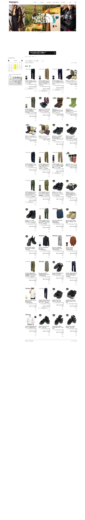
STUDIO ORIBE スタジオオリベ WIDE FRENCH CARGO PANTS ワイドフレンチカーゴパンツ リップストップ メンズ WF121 (31, 194)
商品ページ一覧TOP (28, 56)
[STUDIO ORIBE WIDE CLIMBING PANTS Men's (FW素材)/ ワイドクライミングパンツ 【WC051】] (31, 266)
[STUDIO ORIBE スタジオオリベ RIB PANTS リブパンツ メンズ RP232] (31, 157)
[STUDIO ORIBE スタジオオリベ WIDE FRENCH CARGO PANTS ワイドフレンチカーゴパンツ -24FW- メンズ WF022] (44, 157)
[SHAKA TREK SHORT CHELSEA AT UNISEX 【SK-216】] (31, 240)
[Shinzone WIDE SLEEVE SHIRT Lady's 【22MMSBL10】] (31, 293)
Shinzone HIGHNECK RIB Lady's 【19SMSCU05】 (43, 248)
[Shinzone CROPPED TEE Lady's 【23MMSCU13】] (31, 319)
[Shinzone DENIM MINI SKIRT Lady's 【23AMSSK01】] (58, 213)
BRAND (33, 56)
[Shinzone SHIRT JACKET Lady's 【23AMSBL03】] (71, 240)
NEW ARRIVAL (56, 2)
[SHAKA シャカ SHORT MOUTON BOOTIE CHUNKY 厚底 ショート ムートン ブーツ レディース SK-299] (58, 129)
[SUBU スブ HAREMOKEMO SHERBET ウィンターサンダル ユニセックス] (71, 102)
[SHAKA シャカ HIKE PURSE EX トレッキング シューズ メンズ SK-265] (31, 213)
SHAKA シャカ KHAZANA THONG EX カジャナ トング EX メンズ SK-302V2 (44, 110)
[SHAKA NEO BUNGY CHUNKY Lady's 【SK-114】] (71, 293)
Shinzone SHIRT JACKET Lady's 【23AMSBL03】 (69, 248)
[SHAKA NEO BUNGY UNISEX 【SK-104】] (71, 319)
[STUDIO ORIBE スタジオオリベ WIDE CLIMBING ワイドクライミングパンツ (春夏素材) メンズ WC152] (44, 185)
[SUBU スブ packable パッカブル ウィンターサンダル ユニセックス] (31, 129)
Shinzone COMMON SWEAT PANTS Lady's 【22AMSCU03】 (57, 248)
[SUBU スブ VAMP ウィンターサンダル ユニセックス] (71, 74)
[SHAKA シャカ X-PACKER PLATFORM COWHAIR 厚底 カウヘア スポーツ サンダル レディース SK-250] (71, 185)
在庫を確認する (30, 88)
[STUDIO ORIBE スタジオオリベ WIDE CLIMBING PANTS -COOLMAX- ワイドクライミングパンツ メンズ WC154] (44, 74)
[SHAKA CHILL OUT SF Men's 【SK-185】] (44, 319)
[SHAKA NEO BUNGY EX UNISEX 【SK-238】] (58, 266)
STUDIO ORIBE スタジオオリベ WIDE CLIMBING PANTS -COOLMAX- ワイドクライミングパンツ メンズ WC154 (44, 83)
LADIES (42, 2)
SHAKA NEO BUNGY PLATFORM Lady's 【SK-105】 (58, 327)
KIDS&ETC (49, 2)
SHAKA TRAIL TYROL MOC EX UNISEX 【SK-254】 (71, 221)
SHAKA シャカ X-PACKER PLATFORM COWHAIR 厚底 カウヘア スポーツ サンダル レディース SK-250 (71, 194)
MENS (35, 2)
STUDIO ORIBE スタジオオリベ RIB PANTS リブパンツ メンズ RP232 (30, 165)
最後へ (76, 62)
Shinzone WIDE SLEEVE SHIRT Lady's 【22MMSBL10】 (30, 301)
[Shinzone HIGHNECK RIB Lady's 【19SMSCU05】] (44, 240)
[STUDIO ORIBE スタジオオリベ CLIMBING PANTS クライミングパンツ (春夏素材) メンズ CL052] (58, 157)
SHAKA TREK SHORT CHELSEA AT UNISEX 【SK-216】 (30, 248)
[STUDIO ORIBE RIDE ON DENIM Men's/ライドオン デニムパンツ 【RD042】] (44, 293)
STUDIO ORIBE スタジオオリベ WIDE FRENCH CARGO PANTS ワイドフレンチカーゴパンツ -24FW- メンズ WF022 (44, 166)
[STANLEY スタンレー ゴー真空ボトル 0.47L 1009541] (71, 157)
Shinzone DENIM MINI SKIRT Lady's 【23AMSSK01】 (57, 221)
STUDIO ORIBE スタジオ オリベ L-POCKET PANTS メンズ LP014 (31, 81)
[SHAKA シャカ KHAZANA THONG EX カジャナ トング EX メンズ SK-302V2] (44, 102)
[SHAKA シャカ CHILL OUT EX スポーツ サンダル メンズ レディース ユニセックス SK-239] (58, 185)
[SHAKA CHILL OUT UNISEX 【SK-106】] (58, 293)
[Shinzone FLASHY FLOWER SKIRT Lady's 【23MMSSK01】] (44, 266)
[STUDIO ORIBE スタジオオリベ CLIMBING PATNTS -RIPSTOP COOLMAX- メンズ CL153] (31, 102)
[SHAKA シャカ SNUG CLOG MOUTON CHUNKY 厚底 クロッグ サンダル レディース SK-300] (71, 129)
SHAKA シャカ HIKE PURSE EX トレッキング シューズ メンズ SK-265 (30, 221)
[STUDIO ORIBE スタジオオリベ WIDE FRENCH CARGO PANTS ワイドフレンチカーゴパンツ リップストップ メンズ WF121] (31, 185)
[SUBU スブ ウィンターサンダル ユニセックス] (44, 129)
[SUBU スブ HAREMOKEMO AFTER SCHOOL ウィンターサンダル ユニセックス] (58, 102)
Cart (70, 2)
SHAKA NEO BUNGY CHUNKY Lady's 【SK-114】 (71, 301)
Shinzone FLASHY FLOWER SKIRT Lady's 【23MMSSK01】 (44, 274)
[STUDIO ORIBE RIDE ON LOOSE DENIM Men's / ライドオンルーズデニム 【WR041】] (71, 266)
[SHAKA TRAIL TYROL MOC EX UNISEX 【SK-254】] (71, 213)
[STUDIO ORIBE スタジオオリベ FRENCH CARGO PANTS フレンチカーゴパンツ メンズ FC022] (44, 213)
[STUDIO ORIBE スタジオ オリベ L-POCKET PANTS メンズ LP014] (31, 74)
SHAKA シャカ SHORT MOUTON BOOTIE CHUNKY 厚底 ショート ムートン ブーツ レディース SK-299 (58, 138)
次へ (74, 62)
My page (63, 2)
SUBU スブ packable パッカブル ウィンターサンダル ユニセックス (31, 137)
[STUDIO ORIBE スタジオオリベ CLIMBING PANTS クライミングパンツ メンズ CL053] (58, 74)
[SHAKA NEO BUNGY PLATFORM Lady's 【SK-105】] (58, 319)
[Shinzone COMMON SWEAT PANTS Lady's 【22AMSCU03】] (58, 240)
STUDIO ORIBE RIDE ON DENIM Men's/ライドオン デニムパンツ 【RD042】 (44, 301)
